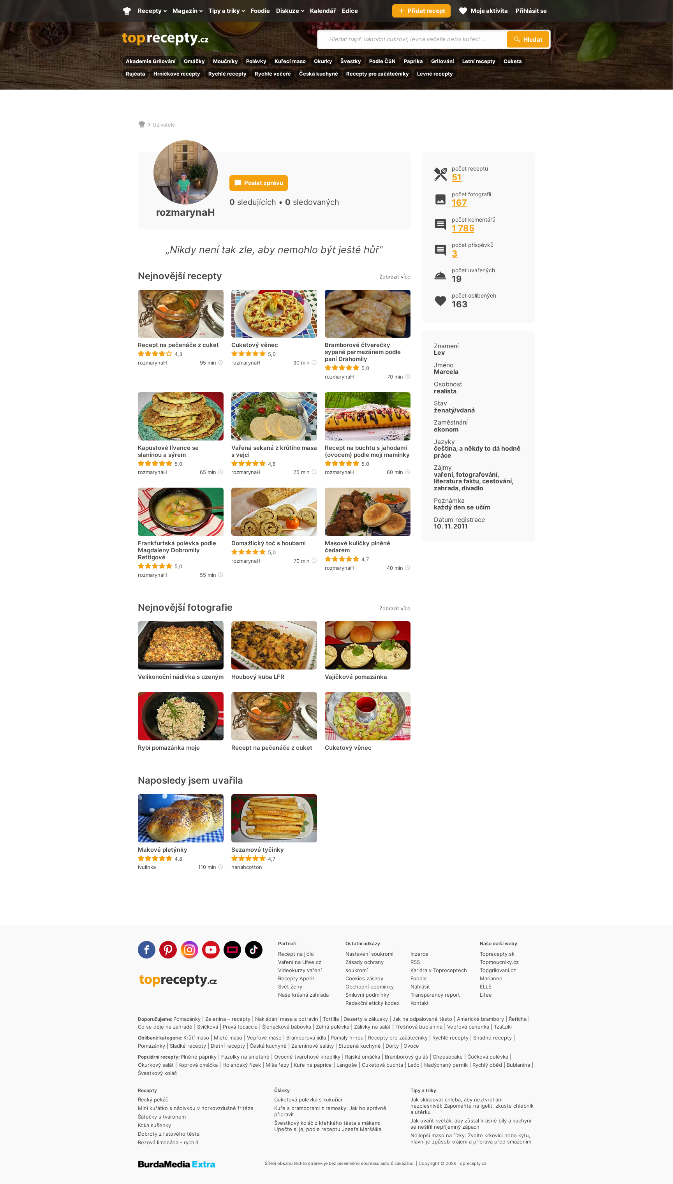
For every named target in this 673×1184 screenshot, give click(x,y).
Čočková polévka (487, 1057)
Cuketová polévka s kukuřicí (308, 1099)
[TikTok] (254, 949)
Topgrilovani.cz (498, 970)
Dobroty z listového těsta (168, 1134)
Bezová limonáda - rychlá (168, 1142)
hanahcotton (246, 867)
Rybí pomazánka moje (169, 747)
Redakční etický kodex (372, 1003)
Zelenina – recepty (227, 1019)
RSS (415, 962)
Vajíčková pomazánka (356, 676)
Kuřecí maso (290, 61)
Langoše (346, 1065)
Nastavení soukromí (369, 954)
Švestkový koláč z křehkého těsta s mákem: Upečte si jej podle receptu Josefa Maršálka (327, 1126)
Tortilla (331, 1019)
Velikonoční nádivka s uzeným (181, 676)
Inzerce (419, 954)
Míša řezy (277, 1065)
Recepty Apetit (296, 978)
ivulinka (147, 867)
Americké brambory (480, 1019)
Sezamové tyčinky (257, 849)
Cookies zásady (364, 978)
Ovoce (411, 1046)
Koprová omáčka (198, 1065)
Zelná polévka (332, 1027)
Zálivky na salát (372, 1027)
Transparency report (435, 995)
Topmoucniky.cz (499, 962)
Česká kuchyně (318, 73)
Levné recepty (435, 73)
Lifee (486, 995)
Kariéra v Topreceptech (438, 970)
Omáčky (194, 61)
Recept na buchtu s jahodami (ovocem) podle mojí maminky (367, 451)
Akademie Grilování (151, 61)
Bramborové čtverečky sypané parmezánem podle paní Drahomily (363, 352)
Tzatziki (503, 1027)
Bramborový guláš (406, 1057)
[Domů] (142, 125)
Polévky (256, 61)
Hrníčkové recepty (176, 73)
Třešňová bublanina (418, 1027)
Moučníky (225, 61)
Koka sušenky (154, 1125)
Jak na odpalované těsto (422, 1019)
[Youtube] (211, 949)
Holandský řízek (241, 1065)
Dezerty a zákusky (366, 1019)
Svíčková (207, 1027)
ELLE (486, 986)
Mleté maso (228, 1037)
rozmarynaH (152, 362)
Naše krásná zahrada (303, 995)
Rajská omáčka (362, 1057)
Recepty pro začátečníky (377, 73)
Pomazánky (187, 1019)
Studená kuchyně (359, 1046)
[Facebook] (146, 949)
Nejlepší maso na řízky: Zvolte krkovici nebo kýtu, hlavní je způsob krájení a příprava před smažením (470, 1138)
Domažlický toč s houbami (268, 543)
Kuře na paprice (313, 1065)
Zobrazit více (394, 276)
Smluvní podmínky (367, 995)
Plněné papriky (199, 1057)
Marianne (491, 978)
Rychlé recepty (227, 73)
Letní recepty (478, 61)
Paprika (413, 61)
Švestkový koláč (157, 1073)
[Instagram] (189, 949)
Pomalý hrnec (347, 1037)
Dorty (392, 1046)
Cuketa (513, 61)
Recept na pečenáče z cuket (178, 345)
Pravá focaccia (240, 1027)
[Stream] (232, 949)
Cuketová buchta (382, 1065)
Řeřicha (518, 1019)
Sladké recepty (188, 1046)
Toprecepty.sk (497, 954)
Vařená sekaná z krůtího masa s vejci (274, 451)
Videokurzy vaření (300, 970)
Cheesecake (448, 1057)
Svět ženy (290, 986)
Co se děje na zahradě (165, 1027)
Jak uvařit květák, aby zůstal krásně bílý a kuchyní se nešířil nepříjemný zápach (470, 1123)
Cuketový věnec (254, 345)
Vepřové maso (264, 1037)
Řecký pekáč (153, 1099)
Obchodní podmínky (369, 986)
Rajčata (135, 73)
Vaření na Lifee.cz (299, 962)
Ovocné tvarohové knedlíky (307, 1057)
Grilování (442, 61)
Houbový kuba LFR (257, 676)
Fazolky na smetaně (245, 1057)
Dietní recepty (228, 1046)
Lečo (413, 1065)
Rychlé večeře (273, 73)
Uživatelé (164, 125)
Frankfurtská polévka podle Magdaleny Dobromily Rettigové (177, 550)
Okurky (323, 61)
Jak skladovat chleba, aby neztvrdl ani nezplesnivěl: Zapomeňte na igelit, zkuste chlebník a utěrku (472, 1105)
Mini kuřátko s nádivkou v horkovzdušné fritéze (196, 1108)
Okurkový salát (156, 1065)
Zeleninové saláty (312, 1046)
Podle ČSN (382, 61)
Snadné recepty (492, 1037)
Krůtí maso (196, 1037)
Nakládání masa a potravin (286, 1019)
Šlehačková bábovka (286, 1027)
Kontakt (419, 1003)
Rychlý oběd (487, 1065)
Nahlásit (420, 986)
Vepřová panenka (468, 1027)
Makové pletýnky (162, 849)
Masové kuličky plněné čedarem (357, 547)
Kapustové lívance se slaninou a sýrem (168, 451)
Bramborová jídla (306, 1037)
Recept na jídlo (296, 954)
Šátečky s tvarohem (162, 1117)
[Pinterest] (168, 949)
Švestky (350, 61)
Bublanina (518, 1065)
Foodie (418, 978)
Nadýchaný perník (446, 1065)
